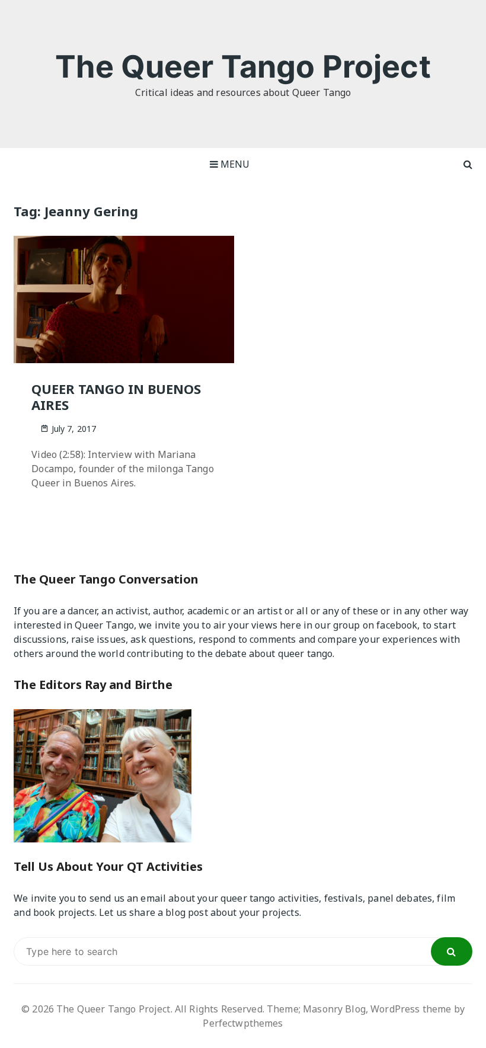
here (290, 625)
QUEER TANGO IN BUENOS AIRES (116, 396)
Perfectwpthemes (243, 1023)
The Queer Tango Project (242, 66)
